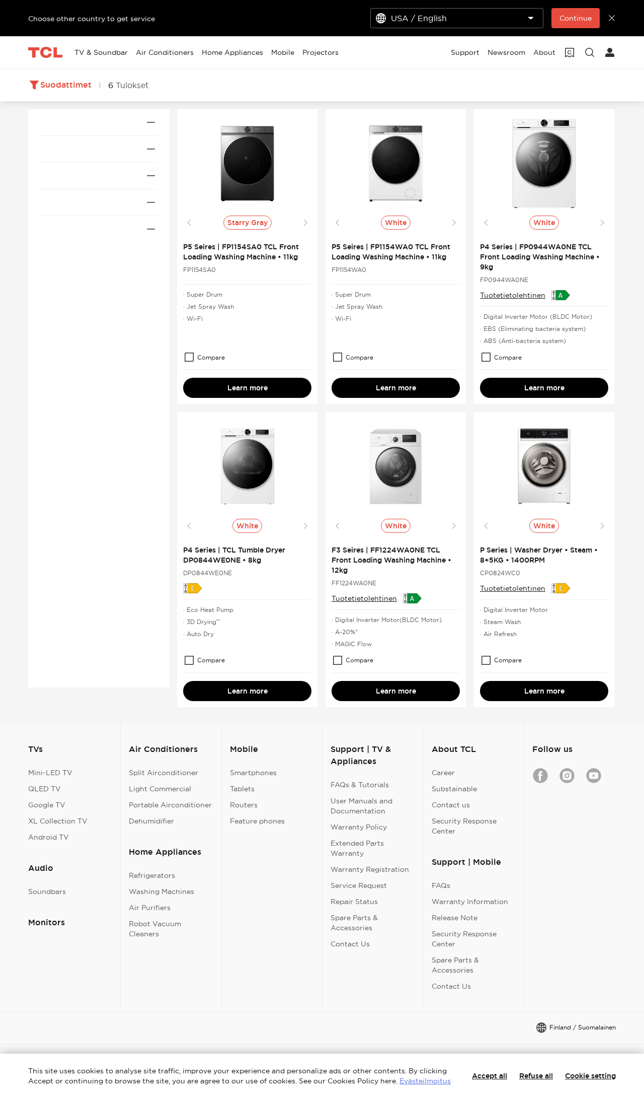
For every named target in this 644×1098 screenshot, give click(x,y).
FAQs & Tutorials (360, 784)
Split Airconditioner (163, 772)
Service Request (359, 885)
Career (443, 772)
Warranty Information (470, 901)
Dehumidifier (151, 821)
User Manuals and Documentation (361, 805)
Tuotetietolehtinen (512, 295)
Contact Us (350, 943)
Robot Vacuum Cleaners (155, 928)
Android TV (48, 837)
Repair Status (354, 901)
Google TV (46, 804)
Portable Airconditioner (170, 804)
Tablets (242, 788)
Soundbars (47, 891)
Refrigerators (152, 875)
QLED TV (44, 788)
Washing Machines (161, 891)
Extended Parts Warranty (357, 848)
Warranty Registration (370, 869)
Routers (244, 804)
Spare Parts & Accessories (354, 922)
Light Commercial (160, 788)
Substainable (454, 788)
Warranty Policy (359, 827)
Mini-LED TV (50, 772)
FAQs (441, 885)
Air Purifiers (150, 907)
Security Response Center (464, 826)
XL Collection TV (58, 821)
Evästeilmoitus (425, 1080)
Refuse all (536, 1075)
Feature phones (257, 821)
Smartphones (253, 772)
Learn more (247, 387)
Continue (575, 18)
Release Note (454, 917)
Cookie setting (590, 1075)
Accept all (489, 1075)
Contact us (451, 804)
